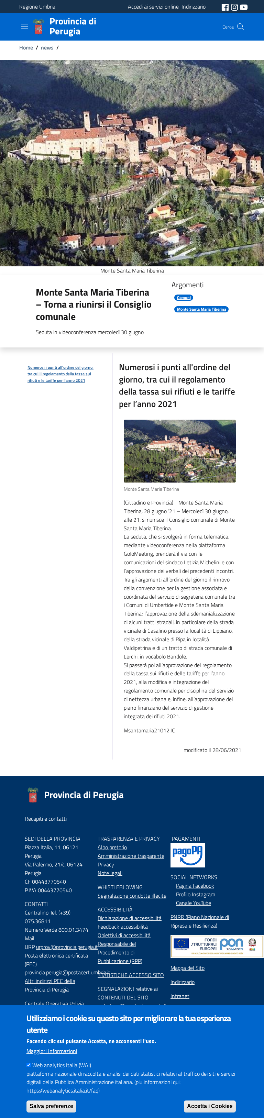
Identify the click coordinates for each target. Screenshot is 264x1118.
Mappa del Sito (187, 968)
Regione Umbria (37, 6)
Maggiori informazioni (51, 1051)
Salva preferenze (51, 1106)
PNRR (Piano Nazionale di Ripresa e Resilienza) (199, 921)
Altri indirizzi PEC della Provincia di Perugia (50, 985)
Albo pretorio (112, 847)
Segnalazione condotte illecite (132, 896)
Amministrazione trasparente (131, 856)
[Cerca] (240, 27)
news (47, 47)
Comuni (184, 298)
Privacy (106, 864)
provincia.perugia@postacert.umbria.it (67, 972)
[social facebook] (226, 6)
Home (26, 47)
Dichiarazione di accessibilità (130, 918)
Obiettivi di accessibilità (124, 935)
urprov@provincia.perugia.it (67, 947)
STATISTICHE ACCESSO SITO (131, 975)
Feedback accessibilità (123, 926)
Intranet (179, 996)
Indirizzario (182, 982)
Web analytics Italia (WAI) (61, 1065)
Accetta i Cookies (210, 1106)
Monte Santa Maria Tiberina (201, 309)
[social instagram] (235, 6)
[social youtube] (244, 6)
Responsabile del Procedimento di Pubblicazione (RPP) (120, 952)
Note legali (110, 873)
